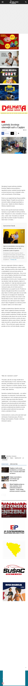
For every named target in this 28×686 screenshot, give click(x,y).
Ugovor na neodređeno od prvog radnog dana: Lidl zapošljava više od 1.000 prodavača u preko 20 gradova (13, 248)
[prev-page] (2, 495)
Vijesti (3, 121)
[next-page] (5, 495)
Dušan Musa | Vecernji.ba (11, 456)
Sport (3, 480)
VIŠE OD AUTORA (13, 464)
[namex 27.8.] (9, 49)
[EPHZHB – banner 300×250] (14, 538)
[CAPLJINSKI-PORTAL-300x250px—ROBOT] (9, 83)
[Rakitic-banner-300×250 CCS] (9, 66)
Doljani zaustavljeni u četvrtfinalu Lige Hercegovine (16, 478)
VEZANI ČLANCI (4, 464)
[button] (2, 2)
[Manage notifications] (2, 683)
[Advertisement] (14, 19)
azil (7, 457)
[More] (18, 133)
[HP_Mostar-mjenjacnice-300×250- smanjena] (14, 558)
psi (23, 457)
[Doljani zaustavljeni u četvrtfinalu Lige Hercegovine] (5, 478)
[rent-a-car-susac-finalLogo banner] (14, 579)
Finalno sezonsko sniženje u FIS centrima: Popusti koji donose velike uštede (13, 512)
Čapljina (11, 457)
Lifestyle (3, 487)
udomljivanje (4, 459)
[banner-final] (14, 600)
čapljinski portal (18, 457)
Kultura (3, 471)
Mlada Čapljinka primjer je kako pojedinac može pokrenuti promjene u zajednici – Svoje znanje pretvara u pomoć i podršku (17, 487)
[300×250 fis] (9, 92)
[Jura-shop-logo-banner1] (14, 113)
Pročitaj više (13, 259)
